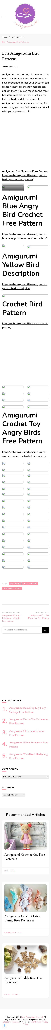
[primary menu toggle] (3, 17)
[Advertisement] (25, 142)
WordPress (36, 1022)
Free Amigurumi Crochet (32, 1017)
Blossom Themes (10, 1022)
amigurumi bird (29, 584)
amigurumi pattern (12, 588)
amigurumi (15, 584)
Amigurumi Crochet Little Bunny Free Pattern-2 (22, 918)
